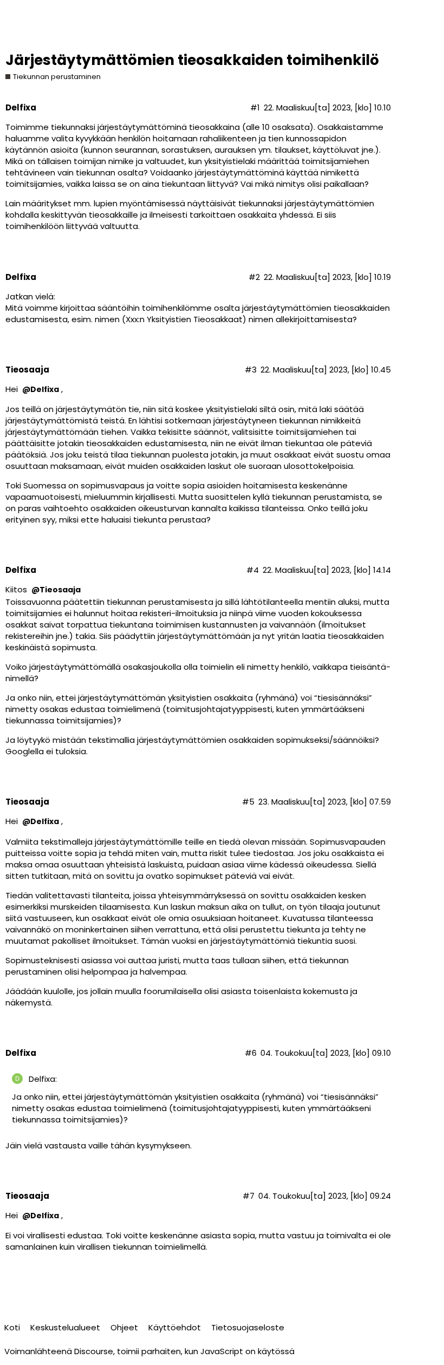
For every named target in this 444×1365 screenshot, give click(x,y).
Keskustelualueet (65, 1327)
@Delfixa (40, 389)
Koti (12, 1327)
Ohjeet (124, 1327)
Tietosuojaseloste (247, 1327)
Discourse (93, 1351)
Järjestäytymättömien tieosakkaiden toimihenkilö (192, 60)
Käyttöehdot (174, 1327)
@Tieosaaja (56, 590)
